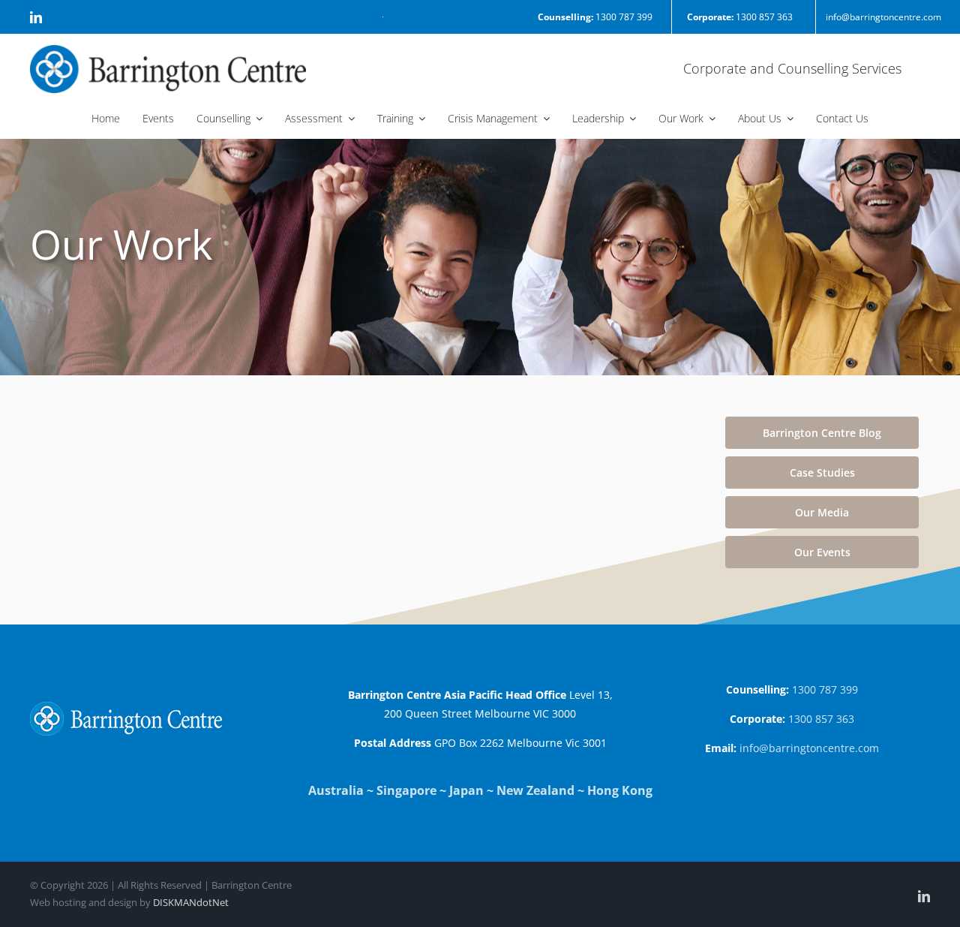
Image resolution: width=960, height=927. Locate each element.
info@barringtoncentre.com (883, 17)
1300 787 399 (595, 17)
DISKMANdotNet (191, 902)
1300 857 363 (740, 17)
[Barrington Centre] (168, 51)
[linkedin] (36, 17)
